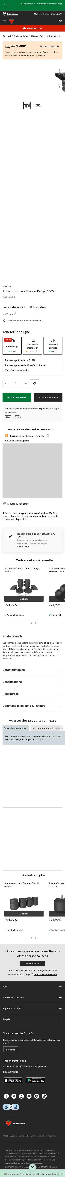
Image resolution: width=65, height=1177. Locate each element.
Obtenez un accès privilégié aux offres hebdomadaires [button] (31, 1174)
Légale (6, 1019)
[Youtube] (29, 1096)
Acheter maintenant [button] (48, 397)
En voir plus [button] (23, 546)
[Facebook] (6, 1096)
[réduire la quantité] (26, 383)
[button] (33, 360)
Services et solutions (13, 997)
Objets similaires (38, 307)
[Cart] (60, 21)
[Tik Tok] (44, 1096)
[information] (19, 537)
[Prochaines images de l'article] (59, 87)
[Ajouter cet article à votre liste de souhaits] (34, 383)
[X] (13, 1096)
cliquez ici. (20, 519)
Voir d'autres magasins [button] (17, 370)
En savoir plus (10, 1071)
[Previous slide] (4, 5)
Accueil (7, 36)
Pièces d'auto (38, 36)
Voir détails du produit (15, 307)
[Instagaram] (21, 1096)
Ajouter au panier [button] (17, 397)
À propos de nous (12, 1008)
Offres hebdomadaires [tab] (15, 728)
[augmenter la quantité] (5, 383)
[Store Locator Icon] (4, 14)
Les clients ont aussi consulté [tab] (47, 728)
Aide (5, 986)
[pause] (8, 5)
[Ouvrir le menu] (5, 21)
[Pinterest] (36, 1096)
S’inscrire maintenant (45, 974)
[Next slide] (60, 5)
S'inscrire (10, 1049)
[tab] (12, 345)
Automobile (21, 36)
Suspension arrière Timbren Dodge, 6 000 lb (29, 291)
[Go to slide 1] (27, 105)
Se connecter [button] (32, 963)
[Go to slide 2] (38, 105)
